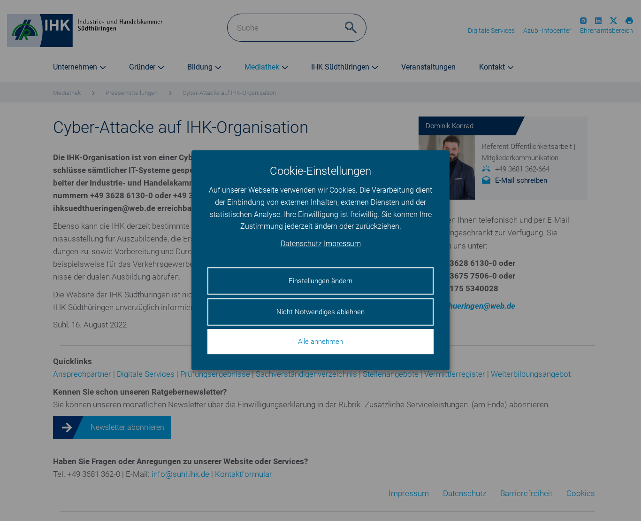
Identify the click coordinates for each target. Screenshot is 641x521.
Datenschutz (301, 244)
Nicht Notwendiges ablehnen (320, 312)
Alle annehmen (320, 342)
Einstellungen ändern (320, 281)
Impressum (342, 244)
